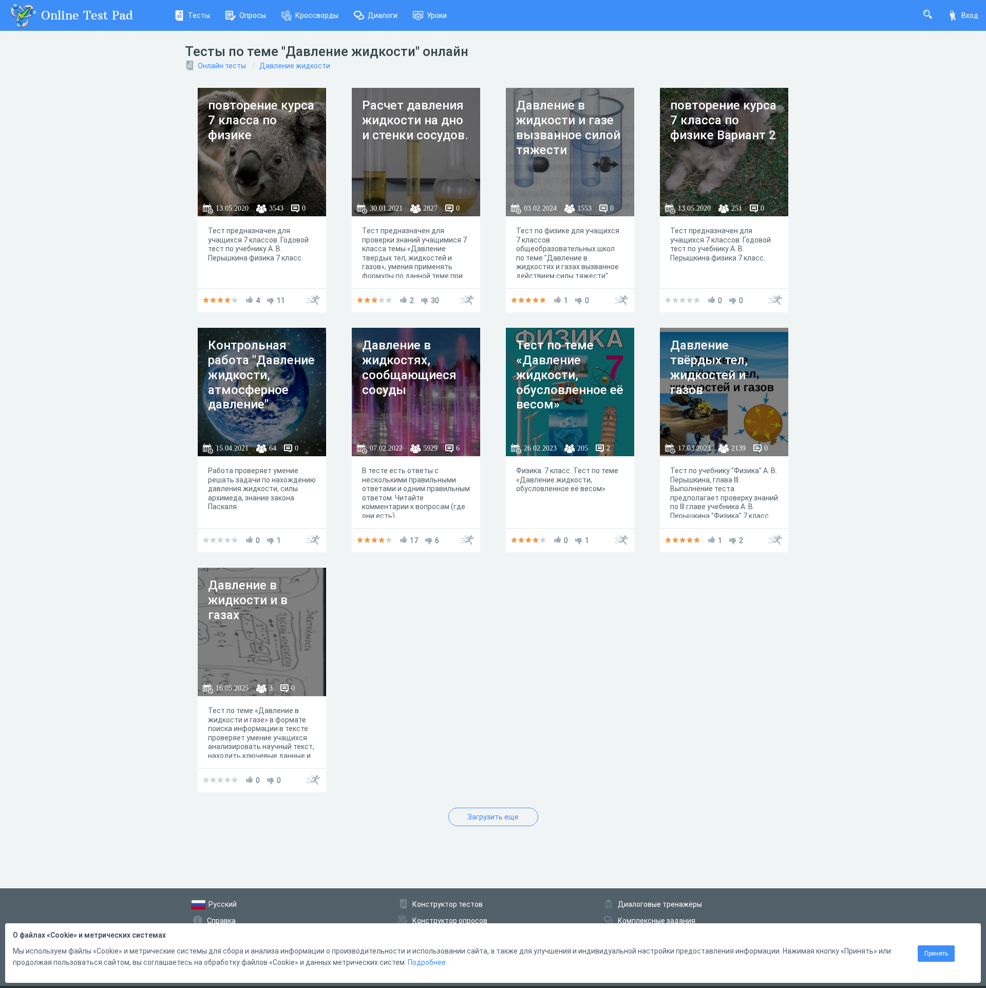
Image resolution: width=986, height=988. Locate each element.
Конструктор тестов (447, 904)
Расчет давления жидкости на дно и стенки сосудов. (415, 120)
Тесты (199, 15)
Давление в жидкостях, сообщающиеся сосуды (409, 367)
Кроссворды (316, 15)
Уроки (437, 15)
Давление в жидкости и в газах (248, 600)
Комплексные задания (656, 921)
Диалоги (382, 15)
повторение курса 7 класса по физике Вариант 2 (723, 120)
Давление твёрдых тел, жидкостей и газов (709, 367)
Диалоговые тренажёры (660, 904)
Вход (969, 15)
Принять (936, 953)
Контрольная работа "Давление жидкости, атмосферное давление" (261, 375)
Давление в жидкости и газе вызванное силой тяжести (568, 127)
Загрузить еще (493, 817)
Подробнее (427, 962)
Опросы (252, 15)
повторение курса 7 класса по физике (261, 120)
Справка (221, 921)
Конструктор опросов (449, 921)
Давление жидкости (294, 66)
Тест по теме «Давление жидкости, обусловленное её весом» (569, 375)
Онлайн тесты (222, 66)
